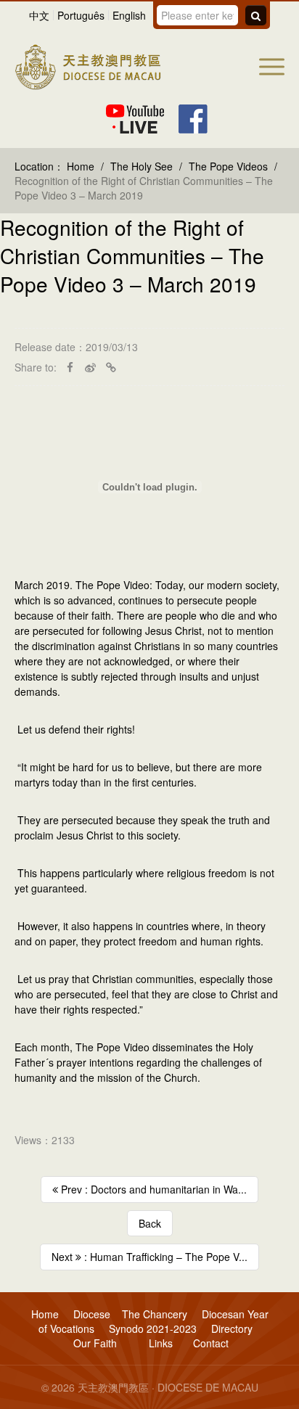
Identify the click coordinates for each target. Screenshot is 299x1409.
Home (80, 166)
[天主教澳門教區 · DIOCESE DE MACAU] (88, 65)
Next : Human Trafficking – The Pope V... (149, 1256)
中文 (39, 15)
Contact (211, 1343)
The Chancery (154, 1314)
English (129, 15)
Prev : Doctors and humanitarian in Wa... (152, 1189)
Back (150, 1223)
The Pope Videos (228, 166)
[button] (271, 66)
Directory (232, 1328)
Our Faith (95, 1343)
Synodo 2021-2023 (153, 1328)
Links (159, 1343)
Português (81, 15)
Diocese (91, 1314)
